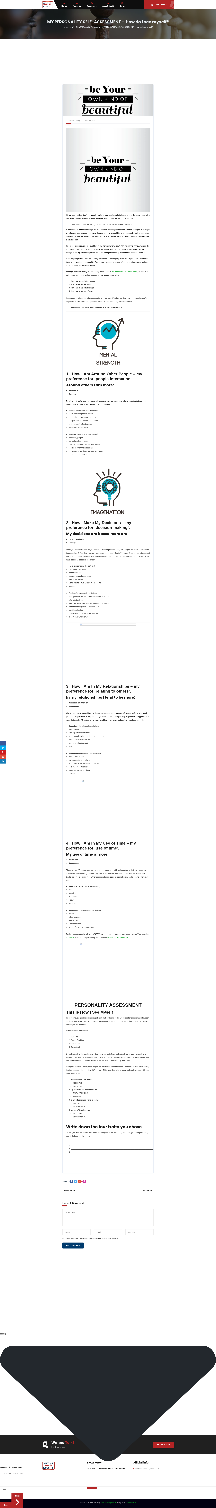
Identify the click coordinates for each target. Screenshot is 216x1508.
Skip (6, 1505)
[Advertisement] (108, 56)
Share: (64, 1182)
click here (70, 937)
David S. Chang (74, 120)
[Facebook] (71, 1181)
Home (65, 27)
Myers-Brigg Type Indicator (117, 937)
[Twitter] (75, 1181)
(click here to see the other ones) (124, 272)
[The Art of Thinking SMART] (47, 4)
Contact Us (161, 4)
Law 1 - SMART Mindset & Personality (85, 27)
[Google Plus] (80, 1181)
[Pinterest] (84, 1181)
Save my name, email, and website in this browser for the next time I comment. (92, 1238)
